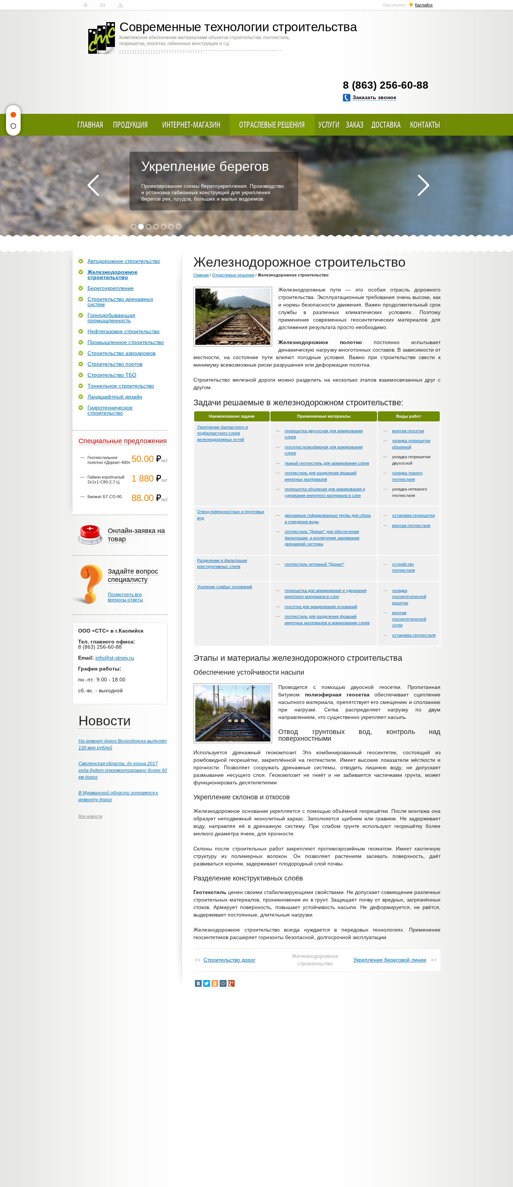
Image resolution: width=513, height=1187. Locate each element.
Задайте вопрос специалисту (133, 575)
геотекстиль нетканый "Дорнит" (314, 564)
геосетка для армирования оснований (321, 606)
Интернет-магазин (191, 124)
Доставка (386, 124)
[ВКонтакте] (198, 983)
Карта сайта (120, 5)
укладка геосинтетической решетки (409, 596)
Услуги (328, 124)
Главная (85, 5)
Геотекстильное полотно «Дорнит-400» (109, 460)
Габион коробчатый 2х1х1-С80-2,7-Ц (106, 479)
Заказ (355, 124)
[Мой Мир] (223, 983)
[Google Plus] (231, 983)
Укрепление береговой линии (389, 960)
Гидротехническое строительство (110, 410)
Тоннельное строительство (121, 385)
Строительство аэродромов (121, 353)
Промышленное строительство (126, 342)
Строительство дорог (229, 960)
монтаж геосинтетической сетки (409, 618)
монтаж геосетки (408, 431)
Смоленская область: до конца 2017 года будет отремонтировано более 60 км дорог (122, 770)
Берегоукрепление (111, 288)
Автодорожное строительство (124, 261)
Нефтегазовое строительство (124, 331)
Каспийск (424, 5)
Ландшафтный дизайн (115, 396)
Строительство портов (115, 364)
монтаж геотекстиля (411, 525)
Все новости (90, 816)
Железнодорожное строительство (112, 274)
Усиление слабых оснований (224, 586)
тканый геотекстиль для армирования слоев (327, 463)
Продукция (130, 124)
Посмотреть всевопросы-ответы (125, 597)
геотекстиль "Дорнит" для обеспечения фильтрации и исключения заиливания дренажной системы (322, 537)
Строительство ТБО (112, 375)
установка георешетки (413, 515)
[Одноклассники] (214, 983)
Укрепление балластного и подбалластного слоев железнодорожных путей (222, 433)
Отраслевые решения (272, 124)
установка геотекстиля (414, 635)
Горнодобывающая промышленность (111, 318)
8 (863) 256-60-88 (386, 85)
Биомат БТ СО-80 (105, 496)
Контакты (102, 5)
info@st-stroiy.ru (114, 658)
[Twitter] (206, 983)
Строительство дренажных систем (120, 301)
